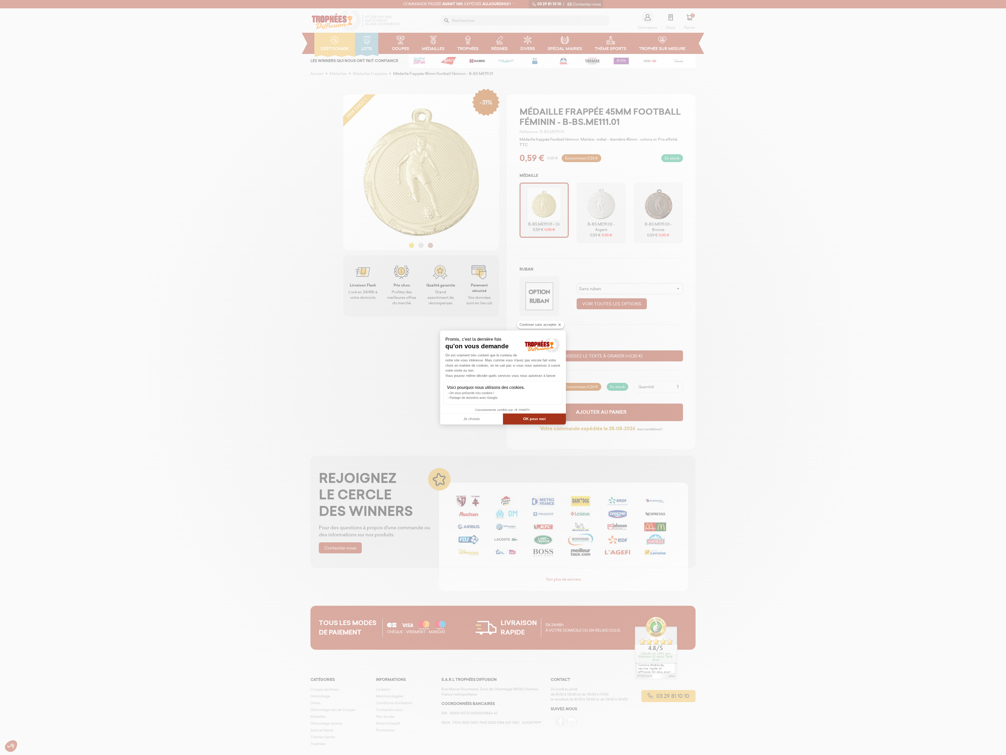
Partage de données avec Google (473, 398)
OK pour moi (534, 419)
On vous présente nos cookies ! (472, 393)
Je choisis (471, 419)
